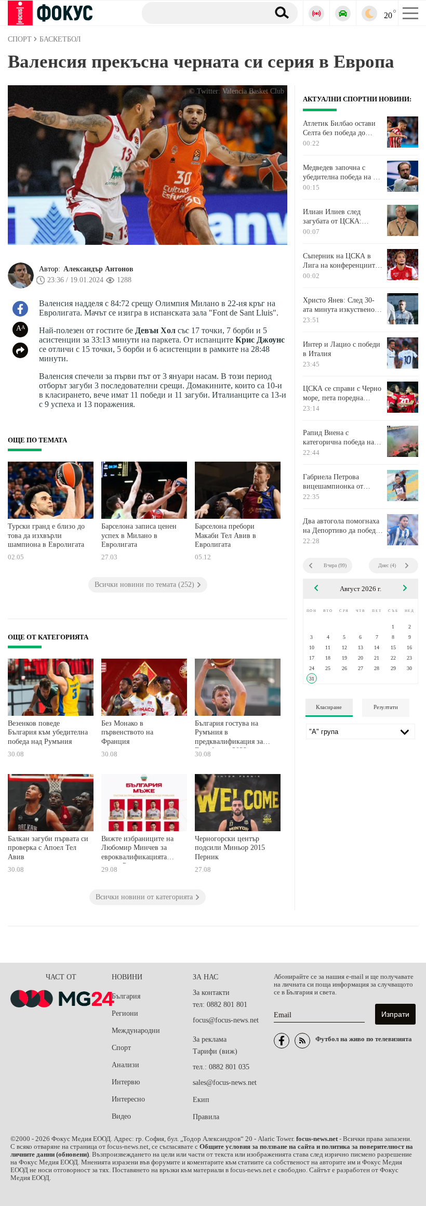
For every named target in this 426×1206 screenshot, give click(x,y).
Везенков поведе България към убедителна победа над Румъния (48, 732)
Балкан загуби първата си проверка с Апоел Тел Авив (48, 848)
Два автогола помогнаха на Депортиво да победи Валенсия (341, 526)
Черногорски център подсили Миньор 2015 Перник (230, 848)
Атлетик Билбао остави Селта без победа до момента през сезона (339, 128)
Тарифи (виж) (215, 1051)
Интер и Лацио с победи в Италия (341, 349)
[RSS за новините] (302, 1040)
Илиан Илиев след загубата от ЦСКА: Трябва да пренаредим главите (337, 217)
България (126, 996)
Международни (136, 1030)
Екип (201, 1100)
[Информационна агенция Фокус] (281, 1040)
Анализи (125, 1065)
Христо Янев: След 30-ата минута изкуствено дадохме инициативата (339, 305)
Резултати (386, 707)
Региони (125, 1013)
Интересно (128, 1099)
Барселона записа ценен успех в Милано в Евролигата (139, 535)
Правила (206, 1117)
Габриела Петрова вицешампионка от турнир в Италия (333, 482)
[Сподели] (20, 350)
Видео (121, 1116)
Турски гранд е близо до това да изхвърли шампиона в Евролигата (46, 535)
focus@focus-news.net (226, 1020)
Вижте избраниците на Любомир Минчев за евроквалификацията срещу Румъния (137, 849)
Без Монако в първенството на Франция (127, 732)
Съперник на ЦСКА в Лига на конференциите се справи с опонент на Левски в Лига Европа (340, 261)
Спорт (121, 1048)
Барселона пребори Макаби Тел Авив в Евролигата (225, 535)
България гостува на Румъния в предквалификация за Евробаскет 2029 (229, 733)
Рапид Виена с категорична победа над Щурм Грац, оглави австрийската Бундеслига (342, 438)
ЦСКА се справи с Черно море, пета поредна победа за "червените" (342, 393)
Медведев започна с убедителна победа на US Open (342, 172)
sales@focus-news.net (225, 1082)
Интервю (126, 1082)
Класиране (329, 707)
